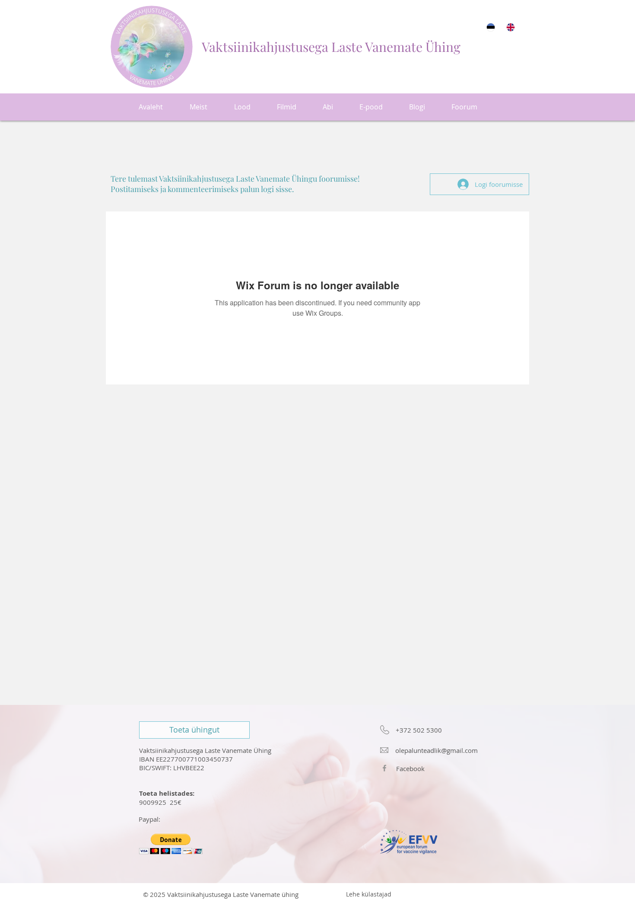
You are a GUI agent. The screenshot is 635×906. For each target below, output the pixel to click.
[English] (510, 27)
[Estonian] (490, 27)
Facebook (410, 768)
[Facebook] (384, 768)
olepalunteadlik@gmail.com (436, 750)
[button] (171, 844)
